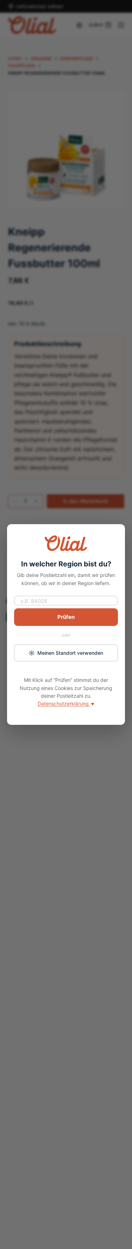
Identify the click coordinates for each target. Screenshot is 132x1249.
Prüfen (66, 617)
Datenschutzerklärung (66, 704)
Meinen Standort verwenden (70, 653)
